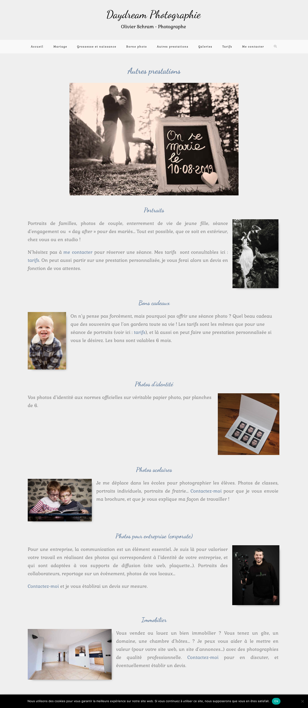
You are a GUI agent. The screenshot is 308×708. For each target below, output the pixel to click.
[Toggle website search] (275, 46)
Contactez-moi (206, 491)
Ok (276, 701)
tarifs (139, 332)
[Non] (302, 701)
